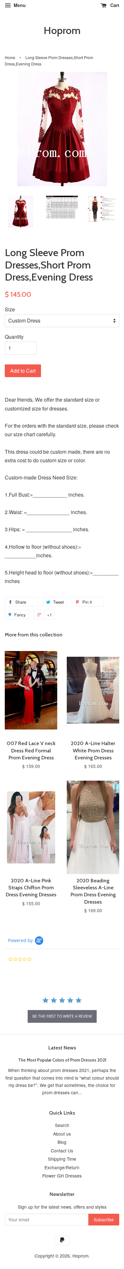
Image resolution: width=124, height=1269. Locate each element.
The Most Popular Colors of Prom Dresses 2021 (62, 1059)
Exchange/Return (62, 1167)
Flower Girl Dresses (62, 1175)
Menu (19, 5)
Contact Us (62, 1150)
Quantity (14, 336)
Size (10, 309)
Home (10, 57)
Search (62, 1125)
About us (62, 1133)
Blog (62, 1142)
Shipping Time (62, 1159)
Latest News (62, 1048)
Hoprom (62, 30)
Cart (114, 5)
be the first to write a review (62, 1016)
